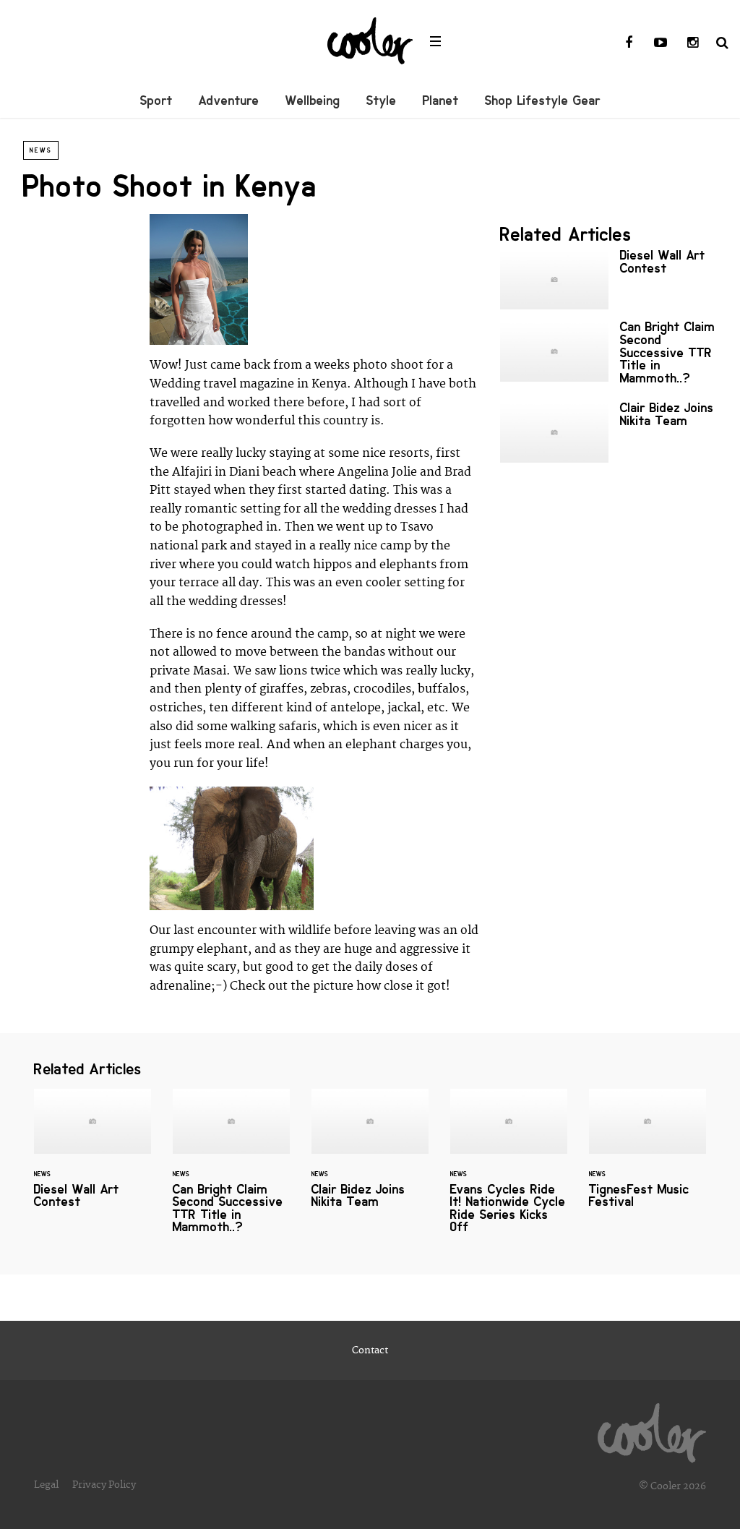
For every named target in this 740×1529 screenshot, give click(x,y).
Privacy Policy (104, 1485)
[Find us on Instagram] (692, 43)
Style (381, 100)
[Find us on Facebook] (629, 43)
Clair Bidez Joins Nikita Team (608, 432)
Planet (441, 100)
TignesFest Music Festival (647, 1157)
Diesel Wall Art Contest (608, 279)
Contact (370, 1350)
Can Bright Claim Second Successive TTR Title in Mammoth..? (608, 355)
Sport (156, 100)
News (41, 150)
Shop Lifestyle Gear (543, 100)
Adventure (229, 100)
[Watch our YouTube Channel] (660, 43)
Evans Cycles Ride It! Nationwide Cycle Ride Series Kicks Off (508, 1170)
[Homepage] (652, 1429)
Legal (46, 1485)
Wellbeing (312, 100)
